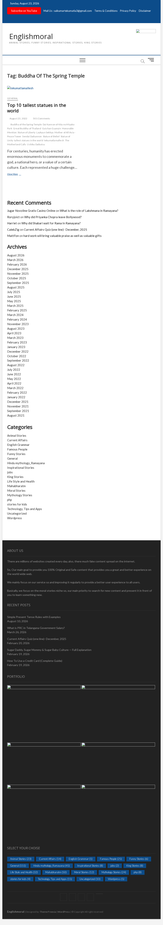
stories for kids (17, 504)
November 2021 (18, 406)
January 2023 (16, 347)
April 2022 (14, 383)
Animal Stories (16, 435)
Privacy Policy (128, 10)
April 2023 (14, 333)
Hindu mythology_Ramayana (26, 463)
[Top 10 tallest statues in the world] (43, 89)
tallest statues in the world (28, 140)
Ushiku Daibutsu (36, 144)
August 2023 (15, 328)
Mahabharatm (16, 486)
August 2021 (15, 415)
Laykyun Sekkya (44, 132)
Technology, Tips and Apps (24, 509)
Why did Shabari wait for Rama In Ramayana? (51, 223)
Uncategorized (17, 513)
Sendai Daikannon (32, 136)
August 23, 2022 (18, 118)
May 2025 (14, 301)
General (12, 98)
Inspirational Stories (20, 467)
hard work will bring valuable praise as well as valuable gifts (62, 235)
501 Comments (41, 118)
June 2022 (14, 374)
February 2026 (17, 264)
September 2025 (18, 282)
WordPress (64, 911)
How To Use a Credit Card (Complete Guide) (34, 660)
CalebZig (13, 229)
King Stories (15, 477)
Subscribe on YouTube (24, 10)
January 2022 (16, 397)
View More (16, 174)
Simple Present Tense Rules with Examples (34, 617)
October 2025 (16, 278)
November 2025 (18, 273)
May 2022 (14, 379)
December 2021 (17, 401)
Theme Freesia (48, 911)
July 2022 (13, 369)
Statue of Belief (51, 136)
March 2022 (15, 388)
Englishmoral (31, 36)
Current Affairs (17, 440)
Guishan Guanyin (51, 128)
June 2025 (14, 296)
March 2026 (15, 260)
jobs (10, 472)
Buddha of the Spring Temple (26, 124)
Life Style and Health (21, 481)
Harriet (12, 223)
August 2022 (15, 365)
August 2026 (15, 255)
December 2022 (17, 351)
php (9, 499)
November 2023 (18, 324)
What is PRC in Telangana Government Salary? (36, 628)
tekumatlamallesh (54, 140)
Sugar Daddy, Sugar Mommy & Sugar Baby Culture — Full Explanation (49, 649)
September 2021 (18, 411)
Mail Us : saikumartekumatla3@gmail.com (68, 10)
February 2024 (17, 319)
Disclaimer (145, 10)
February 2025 (17, 310)
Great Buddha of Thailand (27, 128)
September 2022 (18, 360)
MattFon (13, 235)
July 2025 (13, 292)
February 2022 (17, 392)
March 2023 (15, 337)
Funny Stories (16, 454)
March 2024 (15, 315)
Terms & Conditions (105, 10)
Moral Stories (16, 490)
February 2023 (17, 342)
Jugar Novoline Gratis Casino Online (31, 210)
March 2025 (15, 305)
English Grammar (18, 444)
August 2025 (15, 287)
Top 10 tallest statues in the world (36, 108)
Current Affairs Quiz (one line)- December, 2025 (55, 229)
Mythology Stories (19, 495)
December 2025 (17, 269)
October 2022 (16, 356)
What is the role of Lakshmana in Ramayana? (89, 210)
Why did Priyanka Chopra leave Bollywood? (53, 217)
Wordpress (14, 518)
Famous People (17, 449)
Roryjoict (13, 217)
